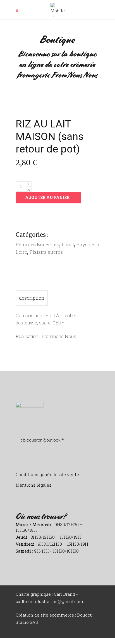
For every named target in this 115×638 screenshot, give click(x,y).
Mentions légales (33, 485)
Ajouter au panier (47, 197)
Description (31, 298)
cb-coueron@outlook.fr (42, 440)
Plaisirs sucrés (46, 252)
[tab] (32, 298)
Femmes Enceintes (37, 244)
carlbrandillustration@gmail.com (49, 601)
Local (68, 244)
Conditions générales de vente (47, 474)
